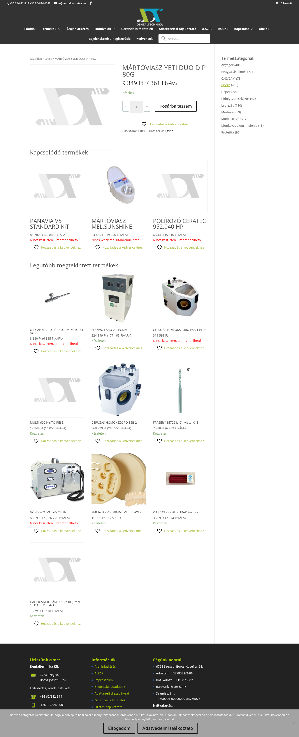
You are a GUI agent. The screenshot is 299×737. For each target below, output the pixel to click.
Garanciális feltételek (137, 29)
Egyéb (48, 59)
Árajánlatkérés (78, 29)
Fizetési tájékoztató (108, 707)
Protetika (227, 132)
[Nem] (293, 723)
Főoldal (29, 29)
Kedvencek (144, 39)
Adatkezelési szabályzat (112, 693)
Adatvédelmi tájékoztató (167, 728)
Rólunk (223, 29)
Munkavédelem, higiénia (239, 125)
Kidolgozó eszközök (235, 99)
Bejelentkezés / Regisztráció (110, 39)
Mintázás (228, 112)
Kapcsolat (241, 29)
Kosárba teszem (176, 106)
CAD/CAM (228, 78)
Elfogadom (119, 728)
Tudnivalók (102, 29)
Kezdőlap (36, 59)
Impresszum (104, 680)
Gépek (225, 92)
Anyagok (227, 65)
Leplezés (227, 105)
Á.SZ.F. (207, 29)
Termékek (48, 29)
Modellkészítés (232, 119)
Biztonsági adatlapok (110, 686)
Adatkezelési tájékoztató (177, 29)
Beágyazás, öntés (233, 72)
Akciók (264, 29)
